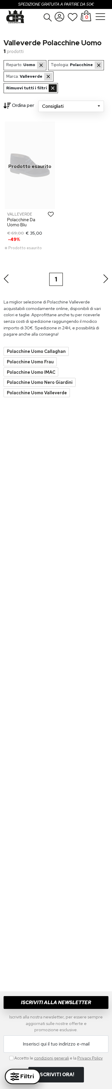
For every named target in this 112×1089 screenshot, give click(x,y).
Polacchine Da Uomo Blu (21, 222)
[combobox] (71, 106)
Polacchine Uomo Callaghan (36, 351)
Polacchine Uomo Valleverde (37, 392)
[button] (48, 17)
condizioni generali (51, 1058)
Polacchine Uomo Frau (30, 361)
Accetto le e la (58, 1058)
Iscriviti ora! (56, 1074)
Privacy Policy (90, 1058)
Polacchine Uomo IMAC (31, 372)
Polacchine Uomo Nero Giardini (40, 382)
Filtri (26, 1076)
